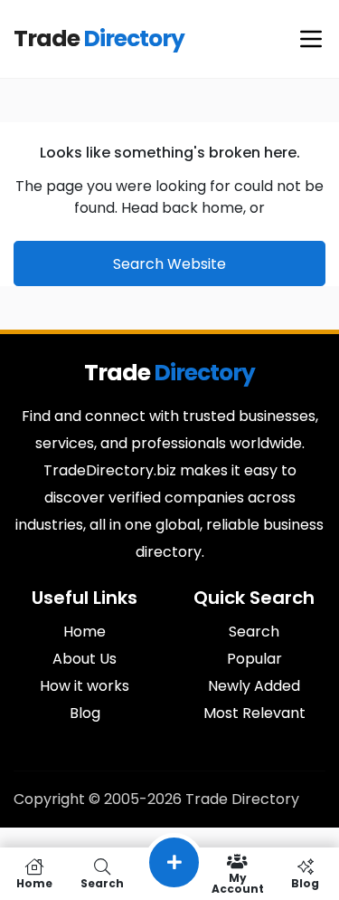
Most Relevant (254, 713)
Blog (85, 713)
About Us (84, 658)
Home (84, 631)
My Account (238, 882)
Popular (254, 658)
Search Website (169, 264)
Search (254, 631)
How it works (84, 685)
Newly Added (254, 685)
